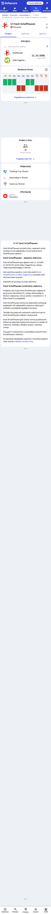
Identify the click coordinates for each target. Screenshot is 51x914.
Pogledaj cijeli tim (24, 159)
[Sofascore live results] (11, 3)
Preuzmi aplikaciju (35, 3)
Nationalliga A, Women (27, 15)
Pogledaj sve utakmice (24, 97)
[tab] (8, 34)
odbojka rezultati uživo (24, 341)
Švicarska (13, 15)
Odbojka (5, 15)
